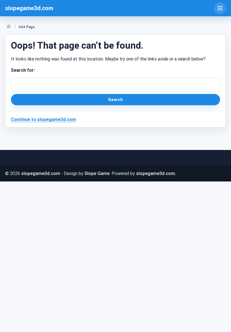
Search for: (23, 70)
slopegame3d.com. (156, 173)
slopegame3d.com (29, 8)
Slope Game (97, 173)
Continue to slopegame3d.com (43, 119)
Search (115, 99)
